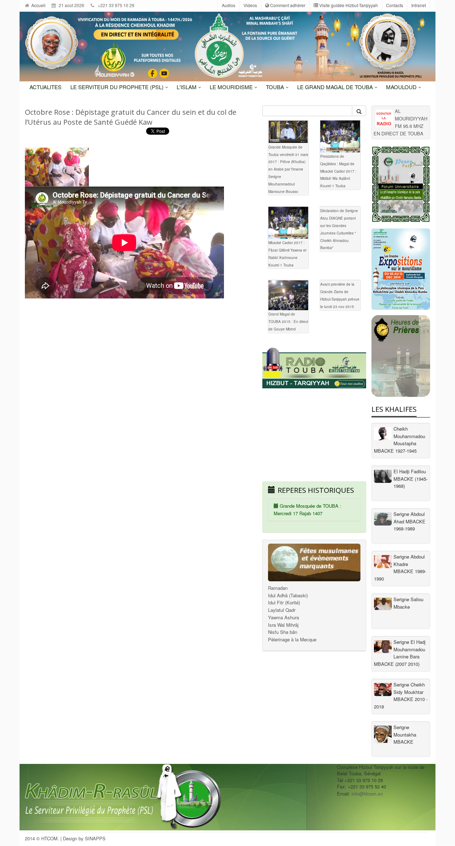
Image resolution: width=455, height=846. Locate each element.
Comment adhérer (287, 5)
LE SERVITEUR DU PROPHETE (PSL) (117, 87)
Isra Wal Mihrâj (283, 624)
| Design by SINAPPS (83, 838)
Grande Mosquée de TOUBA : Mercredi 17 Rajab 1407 (307, 509)
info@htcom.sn (367, 793)
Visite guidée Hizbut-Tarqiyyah (348, 5)
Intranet (418, 5)
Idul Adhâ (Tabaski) (288, 595)
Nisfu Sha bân (282, 632)
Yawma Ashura (283, 617)
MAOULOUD (402, 87)
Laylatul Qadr (281, 610)
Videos (250, 5)
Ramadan (278, 587)
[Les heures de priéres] (400, 356)
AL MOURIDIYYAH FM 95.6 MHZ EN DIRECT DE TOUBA (400, 122)
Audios (228, 5)
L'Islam (187, 87)
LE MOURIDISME (232, 87)
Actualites (45, 87)
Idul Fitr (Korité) (284, 602)
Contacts (394, 5)
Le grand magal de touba (335, 87)
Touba (275, 87)
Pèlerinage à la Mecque (292, 639)
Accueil (38, 5)
